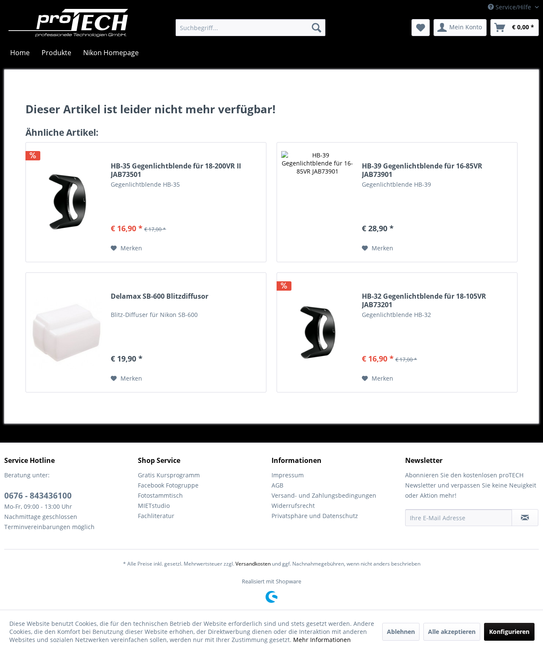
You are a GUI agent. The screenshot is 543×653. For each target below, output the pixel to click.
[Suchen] (316, 27)
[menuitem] (250, 27)
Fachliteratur (156, 516)
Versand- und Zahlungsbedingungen (324, 495)
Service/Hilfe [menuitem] (513, 7)
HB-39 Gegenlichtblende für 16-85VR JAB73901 (422, 170)
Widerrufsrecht (293, 506)
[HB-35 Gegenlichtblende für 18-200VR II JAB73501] (66, 202)
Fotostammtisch (160, 495)
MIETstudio (154, 506)
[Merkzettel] (420, 27)
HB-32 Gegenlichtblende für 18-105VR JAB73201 (424, 300)
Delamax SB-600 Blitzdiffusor (159, 296)
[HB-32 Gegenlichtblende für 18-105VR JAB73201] (317, 332)
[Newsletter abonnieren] (525, 517)
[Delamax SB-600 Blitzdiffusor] (66, 332)
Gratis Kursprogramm (169, 475)
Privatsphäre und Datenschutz (315, 516)
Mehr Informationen (322, 640)
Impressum (288, 475)
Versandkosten (253, 563)
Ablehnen (401, 632)
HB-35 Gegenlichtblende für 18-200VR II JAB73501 (176, 170)
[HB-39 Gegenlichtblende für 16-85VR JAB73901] (317, 202)
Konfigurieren (509, 632)
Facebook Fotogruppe (168, 485)
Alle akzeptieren (452, 632)
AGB (277, 485)
